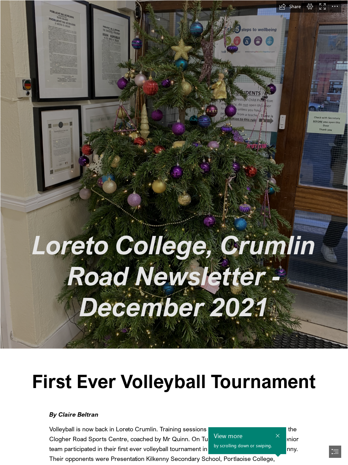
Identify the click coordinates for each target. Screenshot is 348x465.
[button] (289, 6)
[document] (174, 232)
